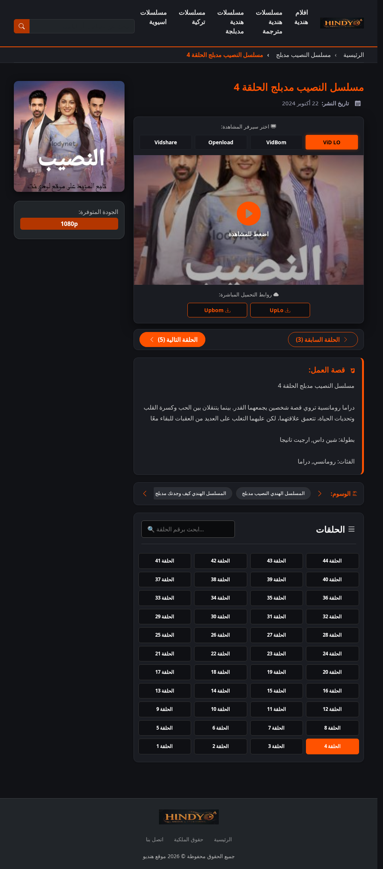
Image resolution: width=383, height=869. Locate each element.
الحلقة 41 (164, 560)
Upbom (214, 310)
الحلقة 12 (332, 709)
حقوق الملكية (188, 839)
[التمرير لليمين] (320, 494)
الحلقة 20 (332, 672)
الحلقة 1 (164, 746)
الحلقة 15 (276, 690)
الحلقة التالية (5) (176, 339)
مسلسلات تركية (192, 17)
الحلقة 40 (332, 579)
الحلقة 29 (164, 616)
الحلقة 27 (276, 634)
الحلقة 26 (220, 634)
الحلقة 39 (276, 579)
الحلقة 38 (220, 579)
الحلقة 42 (220, 560)
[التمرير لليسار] (145, 494)
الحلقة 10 (220, 709)
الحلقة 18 (220, 672)
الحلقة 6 (220, 727)
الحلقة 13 (164, 690)
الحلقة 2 (220, 746)
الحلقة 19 (276, 672)
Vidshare (165, 142)
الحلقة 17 (164, 672)
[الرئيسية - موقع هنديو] (342, 23)
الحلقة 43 (276, 560)
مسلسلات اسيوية (153, 17)
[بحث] (22, 26)
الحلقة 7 (276, 727)
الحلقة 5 (164, 727)
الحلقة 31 (276, 616)
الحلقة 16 (332, 690)
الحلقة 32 (332, 616)
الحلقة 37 (164, 579)
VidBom (276, 142)
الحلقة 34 (220, 597)
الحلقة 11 (276, 709)
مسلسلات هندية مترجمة (269, 21)
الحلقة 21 (164, 653)
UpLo (277, 310)
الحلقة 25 (164, 634)
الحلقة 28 (332, 634)
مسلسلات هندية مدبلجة (230, 21)
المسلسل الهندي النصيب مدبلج (273, 493)
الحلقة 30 (220, 616)
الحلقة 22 (220, 653)
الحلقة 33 (164, 597)
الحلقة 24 (332, 653)
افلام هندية (301, 17)
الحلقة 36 (332, 597)
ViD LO (331, 142)
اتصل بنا (154, 839)
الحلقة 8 (332, 727)
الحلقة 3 (276, 746)
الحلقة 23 (276, 653)
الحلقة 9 (164, 709)
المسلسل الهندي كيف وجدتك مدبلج (190, 493)
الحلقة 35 (276, 597)
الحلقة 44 (332, 560)
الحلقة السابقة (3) (318, 339)
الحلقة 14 (220, 690)
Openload (220, 142)
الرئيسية (223, 839)
